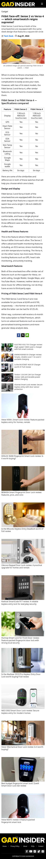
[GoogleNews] (43, 851)
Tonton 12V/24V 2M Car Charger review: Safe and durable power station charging (27, 376)
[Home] (18, 4)
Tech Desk (8, 36)
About (25, 846)
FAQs (32, 846)
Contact (40, 846)
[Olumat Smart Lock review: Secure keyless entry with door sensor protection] (7, 391)
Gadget (4, 11)
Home (5, 846)
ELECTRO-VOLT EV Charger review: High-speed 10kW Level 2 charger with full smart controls (28, 346)
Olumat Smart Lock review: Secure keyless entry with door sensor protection (28, 386)
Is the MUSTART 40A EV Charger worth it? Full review (27, 365)
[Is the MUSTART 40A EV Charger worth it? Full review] (7, 371)
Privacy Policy (14, 846)
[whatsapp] (27, 335)
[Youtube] (31, 851)
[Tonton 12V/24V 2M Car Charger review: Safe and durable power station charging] (7, 381)
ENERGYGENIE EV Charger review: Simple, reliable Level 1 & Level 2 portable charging (28, 356)
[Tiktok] (39, 851)
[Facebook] (27, 851)
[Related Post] (23, 417)
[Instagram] (35, 851)
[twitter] (23, 335)
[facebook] (18, 335)
